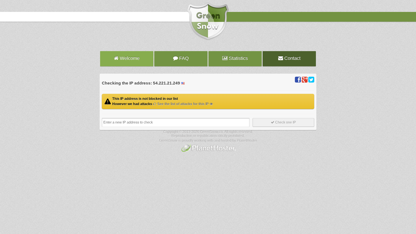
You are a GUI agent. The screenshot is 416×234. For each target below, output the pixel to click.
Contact (292, 58)
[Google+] (304, 79)
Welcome (129, 58)
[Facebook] (298, 79)
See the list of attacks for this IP (183, 104)
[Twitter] (311, 79)
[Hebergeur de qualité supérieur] (208, 152)
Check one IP (285, 122)
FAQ (183, 58)
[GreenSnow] (208, 39)
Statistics (238, 58)
